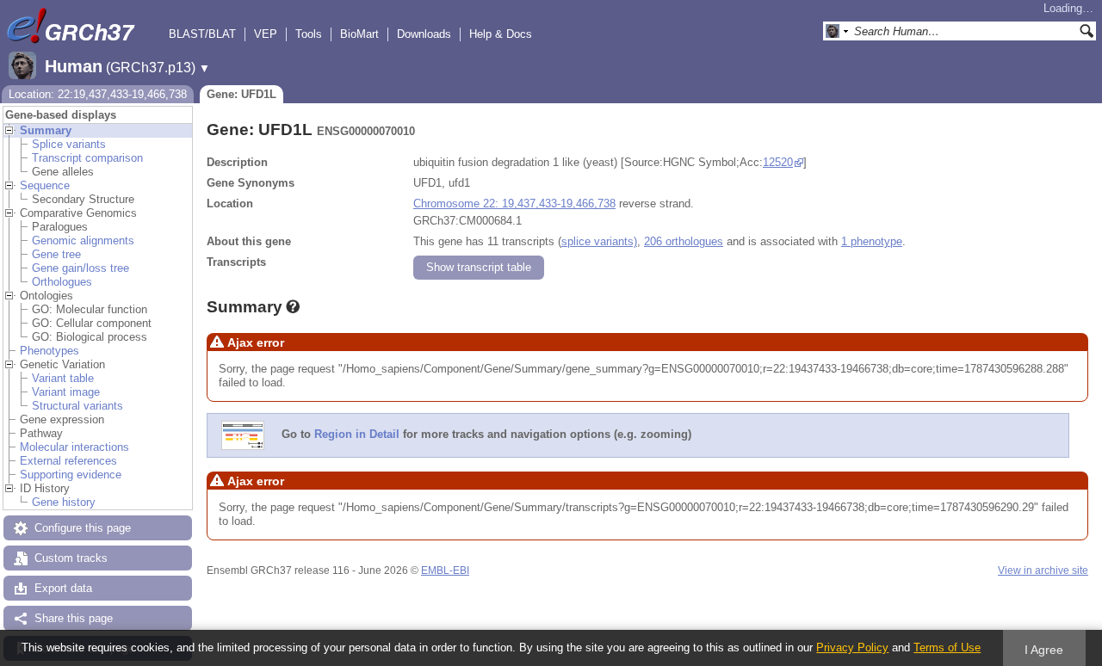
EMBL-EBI (445, 570)
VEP (265, 34)
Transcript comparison (87, 157)
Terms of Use (947, 647)
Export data (63, 588)
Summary (45, 130)
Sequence (45, 185)
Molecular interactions (74, 447)
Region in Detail (356, 434)
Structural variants (77, 405)
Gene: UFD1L (241, 94)
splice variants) (599, 241)
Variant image (66, 391)
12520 (778, 162)
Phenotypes (49, 350)
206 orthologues (683, 241)
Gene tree (56, 254)
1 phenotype (871, 241)
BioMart (359, 34)
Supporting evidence (70, 474)
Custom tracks (71, 558)
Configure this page (82, 527)
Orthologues (62, 281)
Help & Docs (500, 34)
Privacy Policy (852, 647)
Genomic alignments (83, 240)
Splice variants (69, 144)
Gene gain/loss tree (80, 268)
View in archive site (1043, 570)
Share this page (73, 618)
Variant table (63, 378)
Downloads (424, 34)
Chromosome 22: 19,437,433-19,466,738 (514, 203)
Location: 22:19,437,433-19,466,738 (98, 94)
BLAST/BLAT (202, 34)
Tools (308, 34)
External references (68, 460)
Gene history (64, 502)
